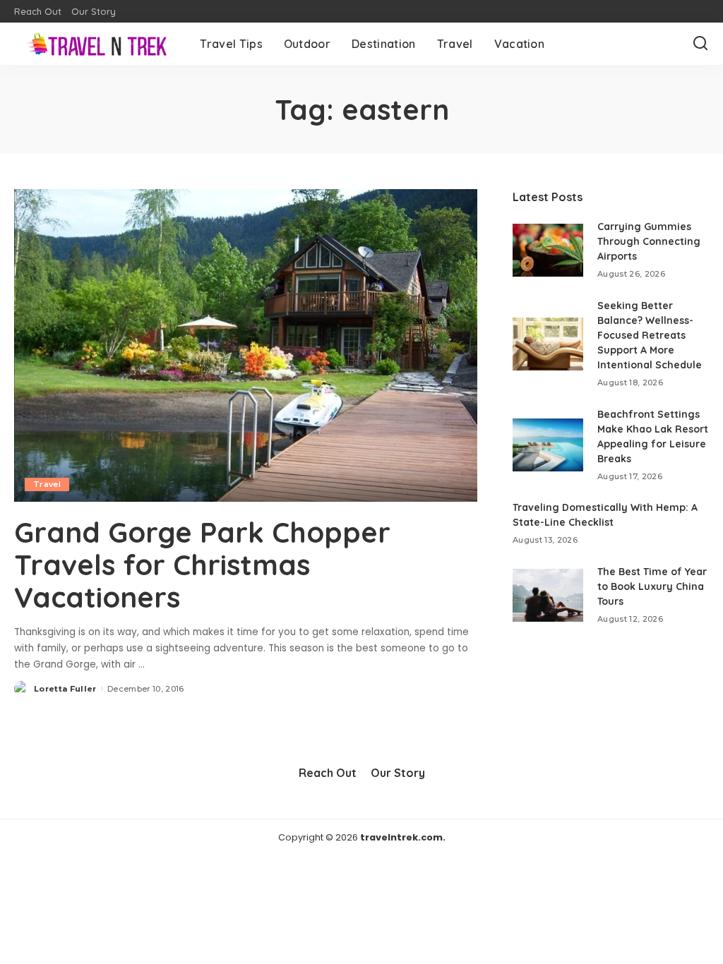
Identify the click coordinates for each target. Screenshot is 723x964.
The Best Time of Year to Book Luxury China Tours (652, 586)
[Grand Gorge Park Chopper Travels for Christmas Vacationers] (245, 345)
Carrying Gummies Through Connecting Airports (648, 241)
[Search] (700, 44)
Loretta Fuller (65, 689)
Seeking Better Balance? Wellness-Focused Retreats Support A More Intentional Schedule (649, 335)
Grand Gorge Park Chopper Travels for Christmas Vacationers (202, 564)
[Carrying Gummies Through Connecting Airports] (548, 250)
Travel (47, 484)
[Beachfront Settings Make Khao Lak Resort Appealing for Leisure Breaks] (548, 444)
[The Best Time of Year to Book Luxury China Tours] (548, 595)
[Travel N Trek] (96, 44)
